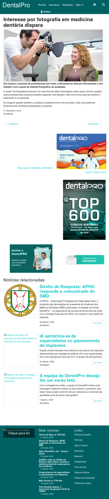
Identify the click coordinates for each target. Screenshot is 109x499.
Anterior (12, 123)
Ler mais (98, 322)
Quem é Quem (81, 445)
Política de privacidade (84, 477)
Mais (78, 4)
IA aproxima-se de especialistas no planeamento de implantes (70, 340)
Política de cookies (82, 483)
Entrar (47, 11)
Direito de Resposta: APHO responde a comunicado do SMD (67, 291)
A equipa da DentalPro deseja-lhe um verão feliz (70, 377)
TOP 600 (78, 440)
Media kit (78, 456)
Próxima (95, 123)
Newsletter (67, 4)
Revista (42, 4)
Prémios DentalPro (82, 434)
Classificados (80, 461)
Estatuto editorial (81, 472)
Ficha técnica (80, 467)
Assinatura (54, 4)
